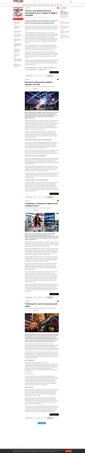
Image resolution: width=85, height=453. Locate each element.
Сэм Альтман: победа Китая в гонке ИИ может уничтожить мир (18, 35)
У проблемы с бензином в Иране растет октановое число (18, 27)
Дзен (35, 75)
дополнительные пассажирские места (49, 67)
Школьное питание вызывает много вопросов (17, 55)
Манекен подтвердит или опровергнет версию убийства (18, 40)
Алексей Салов (35, 88)
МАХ (45, 75)
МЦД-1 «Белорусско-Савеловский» (31, 67)
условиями (33, 451)
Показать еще (41, 423)
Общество (28, 79)
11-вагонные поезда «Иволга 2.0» (31, 69)
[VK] (68, 2)
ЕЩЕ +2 (50, 69)
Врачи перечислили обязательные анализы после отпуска (17, 65)
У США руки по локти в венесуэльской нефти (17, 31)
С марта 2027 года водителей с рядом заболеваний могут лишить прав (17, 50)
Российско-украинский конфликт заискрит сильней (17, 23)
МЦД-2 (40, 67)
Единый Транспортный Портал (41, 17)
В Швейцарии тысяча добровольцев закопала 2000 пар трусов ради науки (18, 45)
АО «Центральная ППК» (43, 69)
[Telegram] (66, 2)
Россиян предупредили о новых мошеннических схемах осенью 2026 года (18, 60)
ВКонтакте (40, 75)
